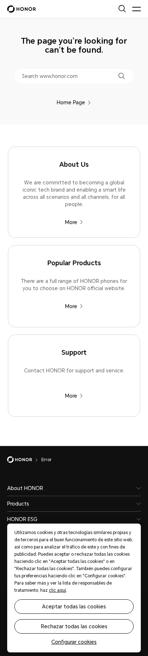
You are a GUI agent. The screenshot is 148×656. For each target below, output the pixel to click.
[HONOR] (24, 460)
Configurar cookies (74, 642)
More (71, 222)
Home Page (71, 102)
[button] (122, 76)
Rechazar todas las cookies (74, 626)
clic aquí (57, 590)
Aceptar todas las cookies (74, 606)
